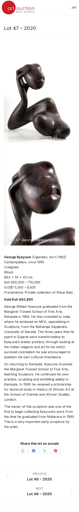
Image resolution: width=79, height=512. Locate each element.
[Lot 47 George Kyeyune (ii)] (39, 195)
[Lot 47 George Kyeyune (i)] (39, 92)
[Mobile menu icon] (74, 7)
